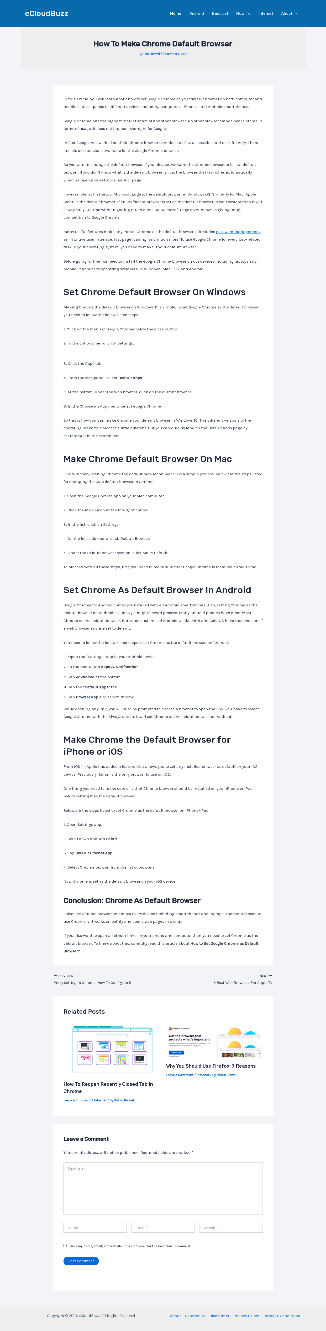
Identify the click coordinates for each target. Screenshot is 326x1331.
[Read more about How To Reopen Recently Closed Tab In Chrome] (111, 1048)
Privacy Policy (246, 1315)
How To (243, 13)
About (286, 13)
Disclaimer (219, 1315)
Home (175, 13)
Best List (220, 13)
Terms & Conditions (281, 1315)
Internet (266, 13)
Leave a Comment (77, 1100)
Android (196, 13)
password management (238, 231)
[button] (294, 13)
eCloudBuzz (46, 13)
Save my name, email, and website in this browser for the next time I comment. (130, 1246)
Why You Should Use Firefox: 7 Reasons (211, 1066)
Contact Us (195, 1315)
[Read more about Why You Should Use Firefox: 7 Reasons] (214, 1039)
